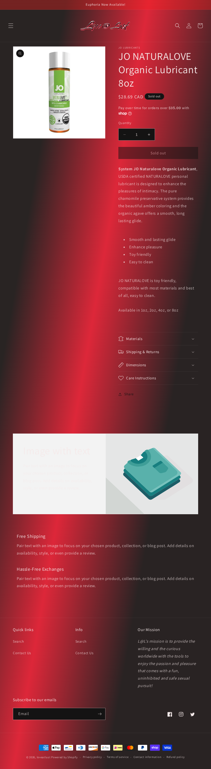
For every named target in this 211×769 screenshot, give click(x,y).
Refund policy (175, 757)
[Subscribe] (99, 714)
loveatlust (44, 757)
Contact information (147, 757)
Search (18, 641)
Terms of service (117, 757)
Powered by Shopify (64, 757)
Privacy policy (92, 757)
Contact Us (22, 653)
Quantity (124, 123)
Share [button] (129, 394)
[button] (10, 25)
